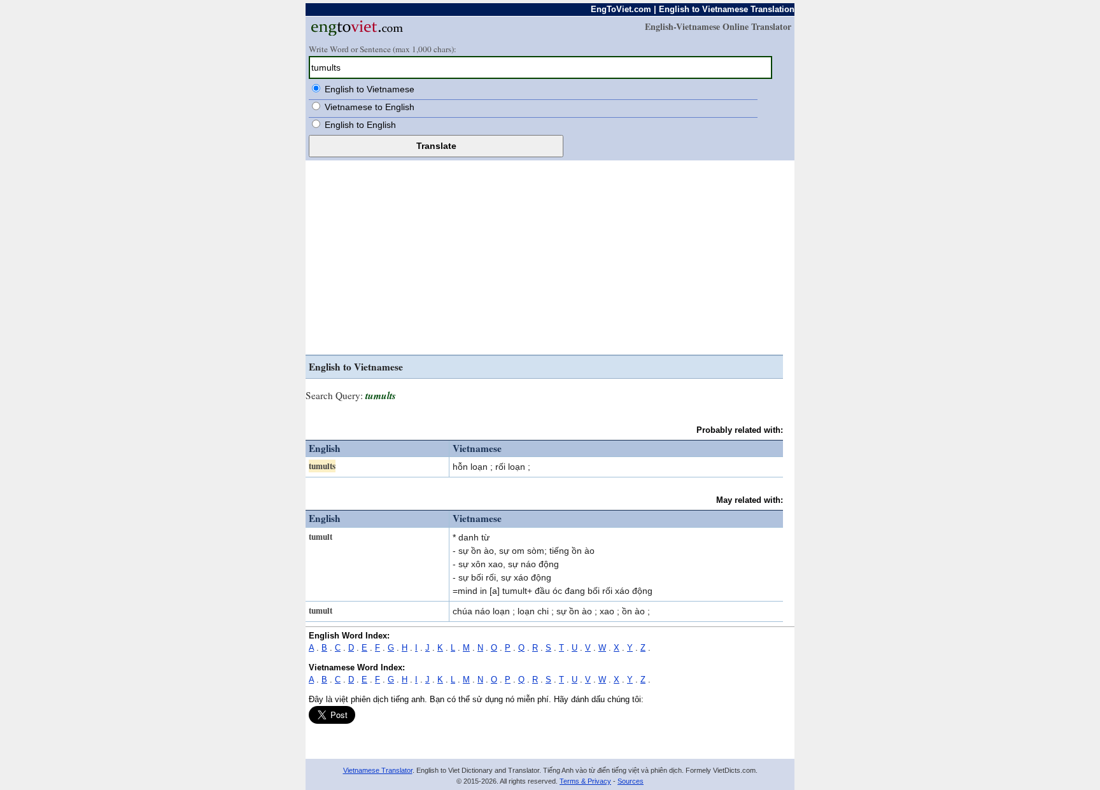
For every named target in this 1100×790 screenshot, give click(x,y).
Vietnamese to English (369, 107)
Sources (630, 781)
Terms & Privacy (585, 781)
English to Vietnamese (369, 89)
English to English (360, 125)
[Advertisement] (544, 259)
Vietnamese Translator (377, 770)
